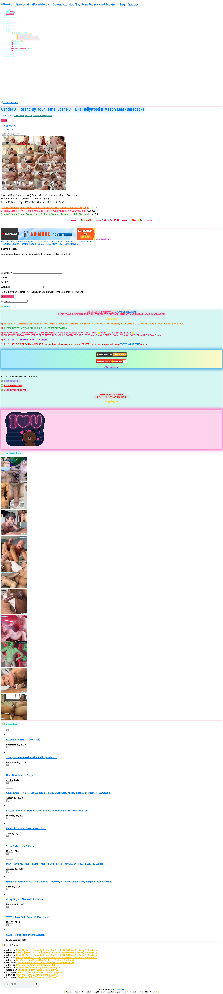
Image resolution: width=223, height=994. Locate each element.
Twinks (9, 54)
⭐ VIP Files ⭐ (17, 41)
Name (4, 277)
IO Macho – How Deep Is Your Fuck (26, 828)
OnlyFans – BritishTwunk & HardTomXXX (36, 965)
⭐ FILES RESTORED (24, 35)
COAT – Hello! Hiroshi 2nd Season (25, 934)
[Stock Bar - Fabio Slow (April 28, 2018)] (14, 666)
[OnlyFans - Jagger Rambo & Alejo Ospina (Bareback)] (14, 534)
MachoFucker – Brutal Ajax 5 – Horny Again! (38, 967)
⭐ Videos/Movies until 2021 (28, 39)
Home (8, 10)
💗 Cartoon (16, 45)
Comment (6, 273)
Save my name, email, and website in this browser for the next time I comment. (43, 292)
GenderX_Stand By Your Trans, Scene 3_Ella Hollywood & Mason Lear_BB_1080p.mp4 (44, 210)
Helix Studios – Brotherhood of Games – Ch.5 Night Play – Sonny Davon (39, 244)
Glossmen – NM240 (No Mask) (23, 739)
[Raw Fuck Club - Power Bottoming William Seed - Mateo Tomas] (14, 640)
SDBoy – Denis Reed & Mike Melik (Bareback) (31, 757)
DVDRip (9, 19)
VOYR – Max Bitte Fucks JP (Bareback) (27, 917)
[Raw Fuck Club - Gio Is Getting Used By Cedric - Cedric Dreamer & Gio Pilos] (14, 693)
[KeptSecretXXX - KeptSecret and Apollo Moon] (14, 482)
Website (5, 287)
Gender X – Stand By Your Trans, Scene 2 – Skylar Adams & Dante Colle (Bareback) (47, 241)
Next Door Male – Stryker (20, 775)
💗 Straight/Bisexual (19, 50)
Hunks (8, 23)
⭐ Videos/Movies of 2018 (27, 37)
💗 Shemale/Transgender (21, 48)
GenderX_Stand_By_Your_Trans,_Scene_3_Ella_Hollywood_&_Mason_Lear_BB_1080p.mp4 (45, 207)
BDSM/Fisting (11, 17)
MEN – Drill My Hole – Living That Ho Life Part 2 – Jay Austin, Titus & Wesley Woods (54, 863)
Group (8, 21)
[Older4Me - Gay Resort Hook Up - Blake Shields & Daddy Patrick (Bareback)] (14, 561)
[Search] (2, 301)
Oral (8, 29)
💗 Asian (14, 43)
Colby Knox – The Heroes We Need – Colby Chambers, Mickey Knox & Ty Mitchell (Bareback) (58, 793)
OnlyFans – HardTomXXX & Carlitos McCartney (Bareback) (45, 960)
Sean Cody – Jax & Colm (20, 846)
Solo (8, 52)
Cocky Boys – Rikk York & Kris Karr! (26, 899)
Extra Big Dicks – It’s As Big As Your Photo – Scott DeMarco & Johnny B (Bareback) (57, 950)
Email (4, 282)
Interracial (10, 25)
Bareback (10, 14)
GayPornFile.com (117, 989)
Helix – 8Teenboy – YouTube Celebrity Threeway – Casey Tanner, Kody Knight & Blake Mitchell (59, 881)
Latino (8, 27)
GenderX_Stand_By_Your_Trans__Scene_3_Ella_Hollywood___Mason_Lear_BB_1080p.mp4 (45, 214)
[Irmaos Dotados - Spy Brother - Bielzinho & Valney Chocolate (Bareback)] (14, 587)
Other (8, 31)
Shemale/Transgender (42, 116)
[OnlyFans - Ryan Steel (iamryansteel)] (14, 508)
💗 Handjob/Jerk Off (19, 47)
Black (8, 16)
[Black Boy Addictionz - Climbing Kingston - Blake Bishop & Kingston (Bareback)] (14, 613)
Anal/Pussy (10, 12)
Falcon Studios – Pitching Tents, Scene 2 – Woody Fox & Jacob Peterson (47, 810)
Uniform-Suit (11, 56)
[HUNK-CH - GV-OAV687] (14, 719)
